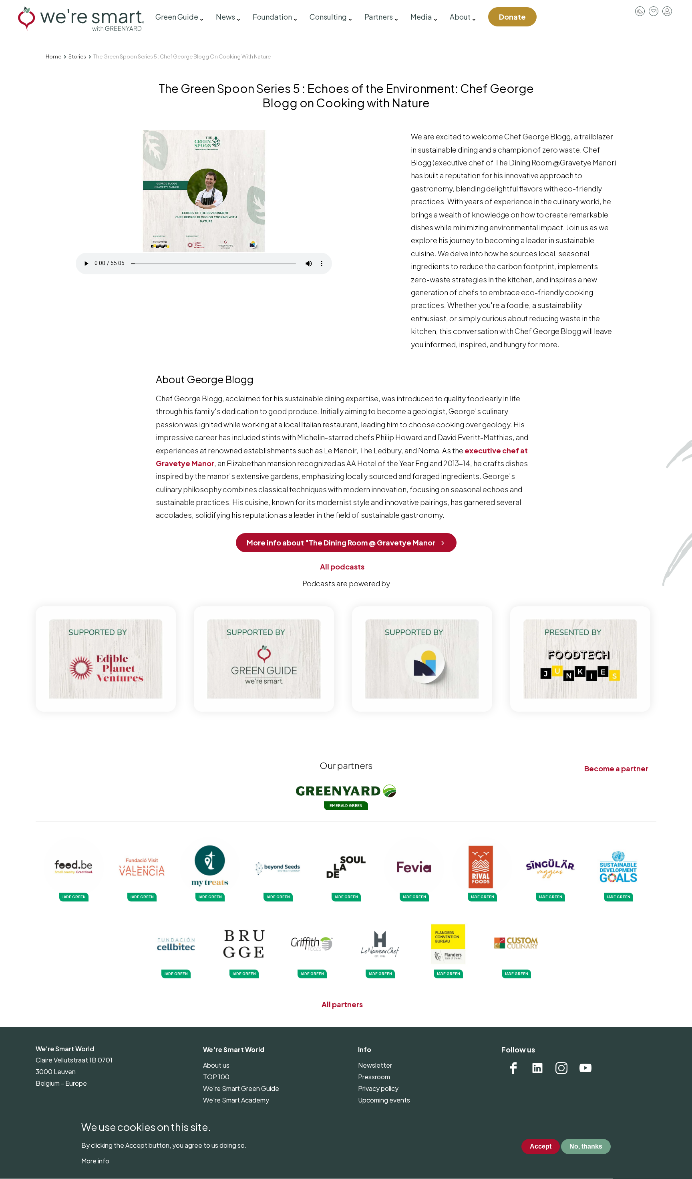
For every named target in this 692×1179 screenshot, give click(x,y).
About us (216, 1065)
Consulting (328, 16)
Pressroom (640, 11)
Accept (540, 1146)
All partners (342, 1004)
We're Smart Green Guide (241, 1088)
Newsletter (375, 1065)
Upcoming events (384, 1100)
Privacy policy (378, 1088)
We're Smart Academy (236, 1100)
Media (421, 16)
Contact (653, 11)
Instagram (561, 1068)
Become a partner (616, 768)
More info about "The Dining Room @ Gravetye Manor (341, 542)
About (460, 16)
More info (95, 1161)
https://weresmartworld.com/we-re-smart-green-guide (264, 659)
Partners (378, 16)
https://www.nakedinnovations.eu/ (422, 659)
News (225, 16)
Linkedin (537, 1068)
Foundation (272, 16)
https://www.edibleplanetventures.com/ (106, 659)
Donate (512, 16)
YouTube (585, 1068)
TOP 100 (216, 1076)
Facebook (513, 1068)
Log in (667, 11)
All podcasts (342, 566)
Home (53, 56)
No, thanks (585, 1146)
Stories (77, 56)
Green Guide (176, 16)
